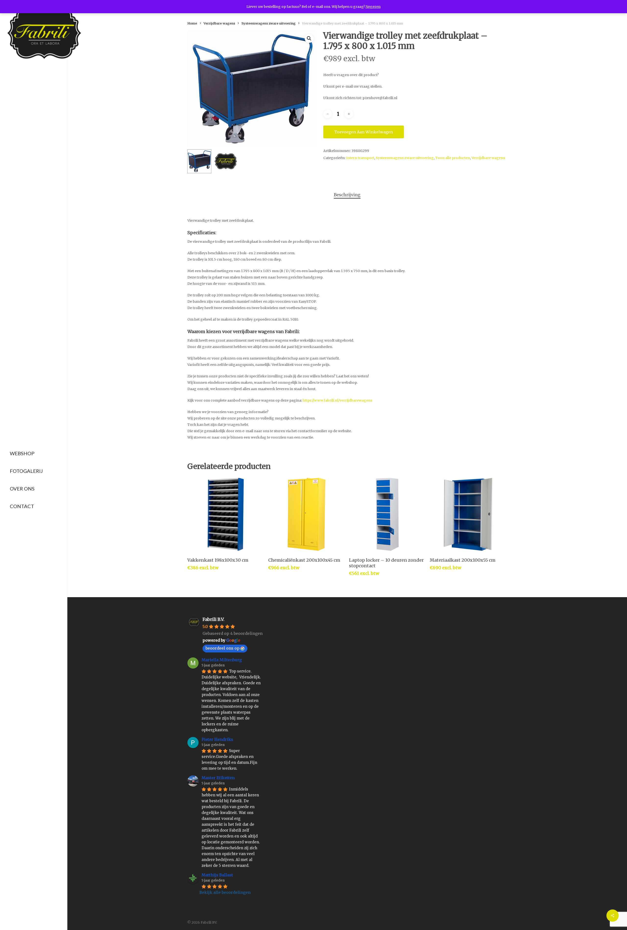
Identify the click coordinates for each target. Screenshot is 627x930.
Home (192, 23)
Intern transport (360, 158)
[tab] (347, 194)
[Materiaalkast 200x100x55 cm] (468, 514)
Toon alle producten (452, 158)
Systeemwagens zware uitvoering (268, 23)
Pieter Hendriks (217, 739)
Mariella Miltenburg (222, 659)
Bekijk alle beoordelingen (225, 892)
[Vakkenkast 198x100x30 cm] (225, 514)
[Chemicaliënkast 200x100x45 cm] (306, 514)
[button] (309, 38)
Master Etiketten (218, 777)
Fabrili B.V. (213, 619)
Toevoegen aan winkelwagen (363, 131)
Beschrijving (347, 195)
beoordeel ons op (222, 648)
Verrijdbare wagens (219, 23)
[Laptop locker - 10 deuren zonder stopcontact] (387, 514)
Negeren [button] (373, 6)
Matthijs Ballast (217, 874)
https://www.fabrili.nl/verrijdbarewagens (337, 400)
